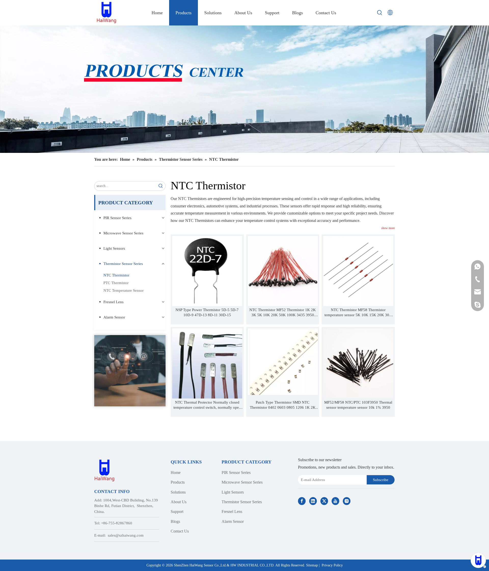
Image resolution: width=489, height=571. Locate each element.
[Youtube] (335, 501)
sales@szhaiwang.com (126, 535)
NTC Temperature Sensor (123, 290)
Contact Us (180, 531)
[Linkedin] (313, 501)
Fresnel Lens (113, 302)
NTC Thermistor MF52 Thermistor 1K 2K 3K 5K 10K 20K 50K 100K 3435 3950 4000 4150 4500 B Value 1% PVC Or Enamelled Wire (282, 312)
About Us (178, 502)
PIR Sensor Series (117, 218)
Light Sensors (114, 248)
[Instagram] (346, 501)
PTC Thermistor (116, 283)
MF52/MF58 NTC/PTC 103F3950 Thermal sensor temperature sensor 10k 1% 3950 (358, 404)
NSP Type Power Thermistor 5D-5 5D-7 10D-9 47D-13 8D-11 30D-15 (207, 312)
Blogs (175, 521)
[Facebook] (302, 501)
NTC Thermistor (116, 275)
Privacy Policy (332, 565)
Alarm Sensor (114, 317)
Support (177, 511)
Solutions (178, 492)
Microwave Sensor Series (123, 233)
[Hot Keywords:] (380, 13)
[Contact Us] (130, 370)
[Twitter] (324, 501)
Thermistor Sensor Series (123, 264)
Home (176, 472)
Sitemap (312, 565)
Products (178, 482)
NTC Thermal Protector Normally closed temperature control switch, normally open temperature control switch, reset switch (207, 405)
